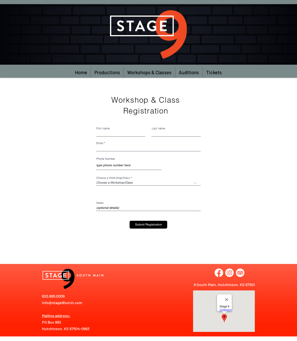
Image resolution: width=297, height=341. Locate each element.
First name (103, 128)
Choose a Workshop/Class (113, 177)
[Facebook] (219, 273)
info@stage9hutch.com (62, 302)
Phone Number (105, 158)
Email (99, 143)
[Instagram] (229, 273)
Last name (158, 128)
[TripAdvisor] (240, 273)
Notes (100, 202)
